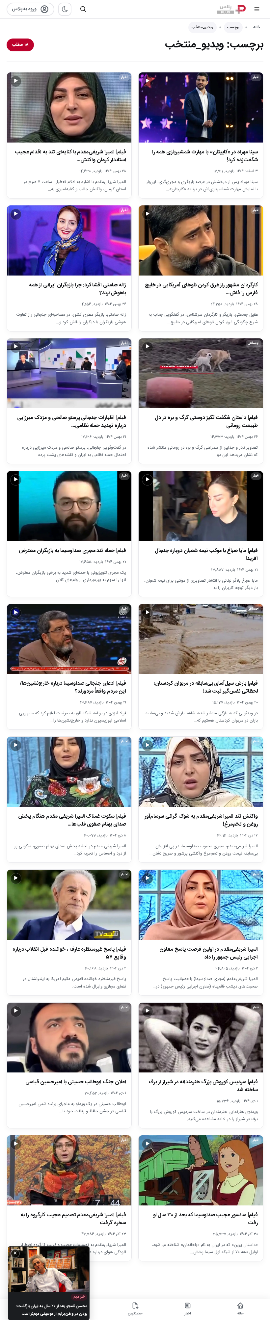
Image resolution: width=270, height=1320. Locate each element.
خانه (256, 27)
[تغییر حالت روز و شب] (64, 9)
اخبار (187, 1314)
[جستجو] (83, 9)
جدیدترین (135, 1314)
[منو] (256, 9)
